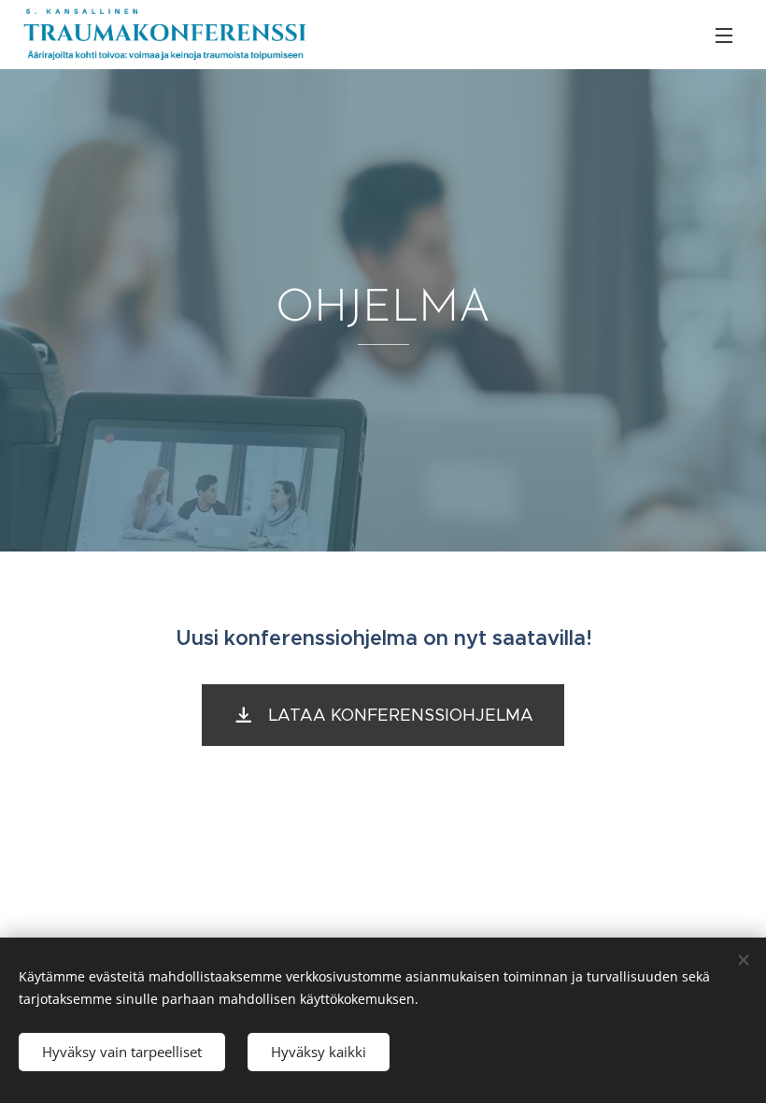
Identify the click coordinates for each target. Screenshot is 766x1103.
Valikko (724, 34)
